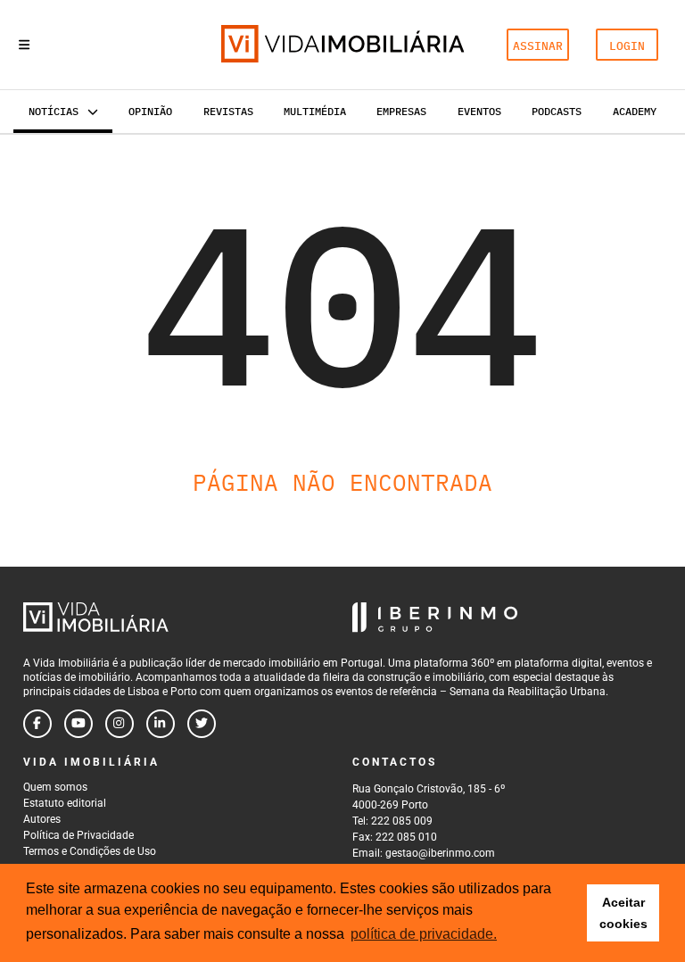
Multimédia (315, 111)
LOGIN (627, 46)
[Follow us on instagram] (119, 723)
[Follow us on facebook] (37, 723)
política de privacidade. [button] (424, 933)
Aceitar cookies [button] (623, 913)
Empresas (401, 111)
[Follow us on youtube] (78, 723)
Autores (42, 819)
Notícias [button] (53, 111)
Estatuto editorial (64, 803)
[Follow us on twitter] (201, 723)
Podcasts (557, 111)
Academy (634, 111)
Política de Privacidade (78, 835)
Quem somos (55, 787)
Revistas (228, 111)
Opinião (150, 111)
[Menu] (24, 45)
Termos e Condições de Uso (89, 851)
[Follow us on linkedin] (160, 723)
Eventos (479, 111)
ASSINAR (538, 46)
